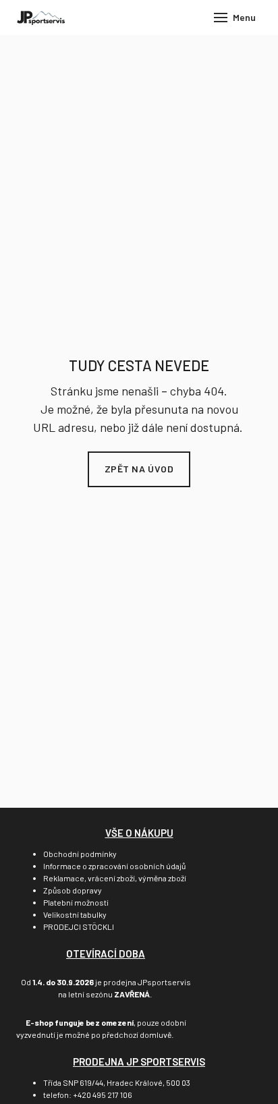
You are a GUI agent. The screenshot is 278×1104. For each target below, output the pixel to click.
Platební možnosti (76, 902)
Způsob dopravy (72, 890)
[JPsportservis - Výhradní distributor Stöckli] (40, 17)
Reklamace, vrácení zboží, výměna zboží (114, 878)
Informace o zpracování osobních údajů (114, 866)
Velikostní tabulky (75, 914)
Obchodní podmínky (80, 853)
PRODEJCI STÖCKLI (78, 926)
